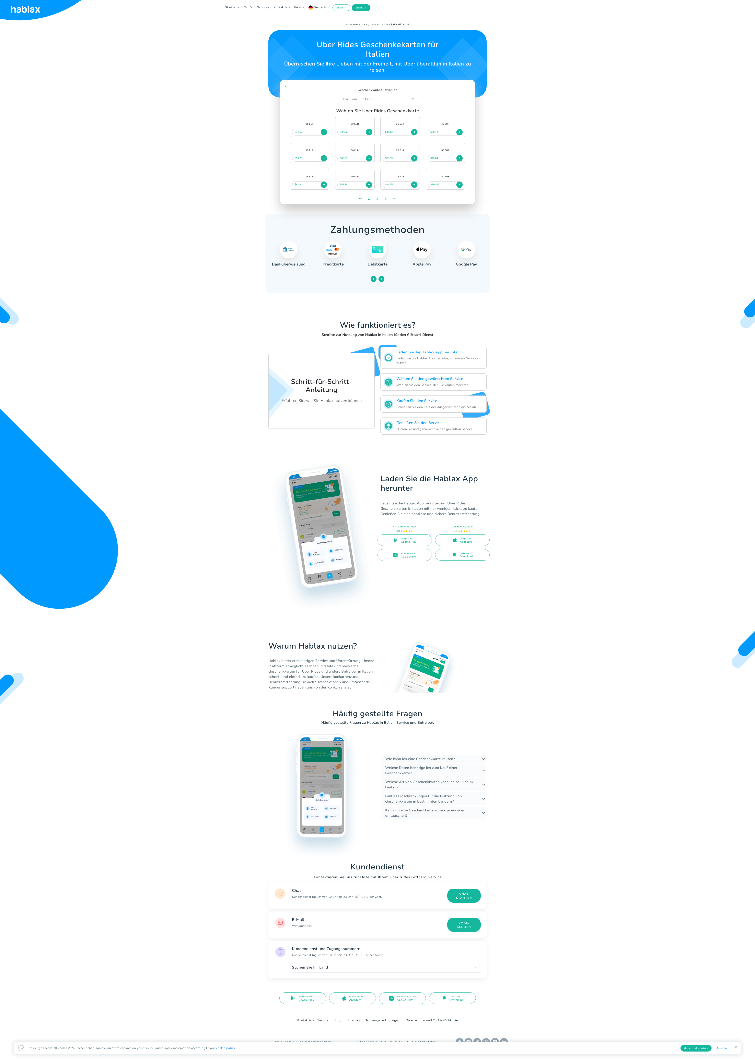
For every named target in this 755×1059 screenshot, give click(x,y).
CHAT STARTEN (464, 896)
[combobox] (386, 967)
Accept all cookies (696, 1048)
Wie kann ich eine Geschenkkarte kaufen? (420, 759)
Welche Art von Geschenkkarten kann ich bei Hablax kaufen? (429, 785)
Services (263, 7)
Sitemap (354, 1020)
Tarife (248, 7)
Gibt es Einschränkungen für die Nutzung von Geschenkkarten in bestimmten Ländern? (423, 799)
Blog (337, 1020)
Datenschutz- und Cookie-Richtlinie (432, 1020)
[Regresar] (286, 86)
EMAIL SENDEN (464, 925)
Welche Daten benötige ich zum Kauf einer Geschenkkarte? (421, 770)
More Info (723, 1048)
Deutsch (320, 7)
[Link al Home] (30, 8)
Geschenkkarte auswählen (377, 90)
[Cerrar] (735, 1047)
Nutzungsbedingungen (383, 1020)
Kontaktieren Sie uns (289, 7)
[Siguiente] (394, 198)
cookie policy (225, 1048)
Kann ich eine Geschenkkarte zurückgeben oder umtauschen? (425, 813)
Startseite (232, 7)
